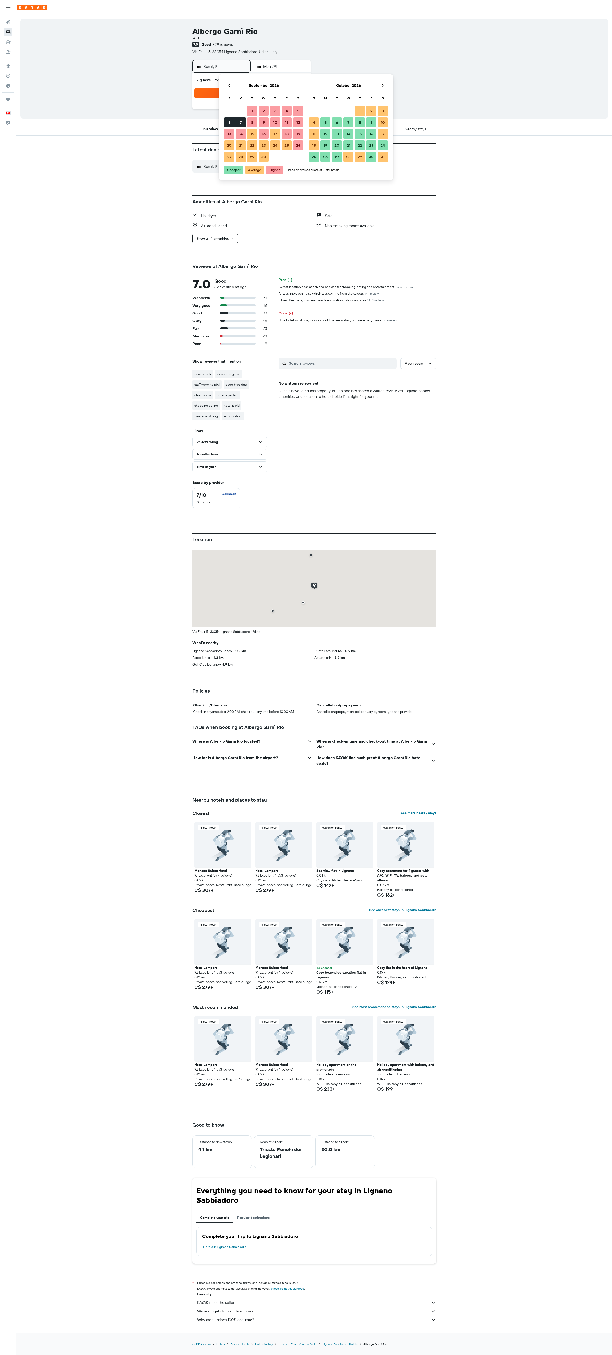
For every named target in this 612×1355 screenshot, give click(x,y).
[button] (8, 7)
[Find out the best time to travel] (8, 86)
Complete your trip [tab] (215, 1217)
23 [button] (264, 145)
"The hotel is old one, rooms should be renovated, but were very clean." (338, 320)
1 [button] (252, 110)
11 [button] (286, 122)
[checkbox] (216, 498)
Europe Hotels (240, 1344)
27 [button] (229, 156)
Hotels (220, 1344)
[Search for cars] (8, 42)
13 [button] (229, 133)
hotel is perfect (228, 395)
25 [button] (286, 145)
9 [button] (264, 122)
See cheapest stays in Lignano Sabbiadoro (402, 910)
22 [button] (252, 145)
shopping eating (206, 405)
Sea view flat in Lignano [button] (335, 870)
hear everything (206, 416)
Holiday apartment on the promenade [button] (336, 1067)
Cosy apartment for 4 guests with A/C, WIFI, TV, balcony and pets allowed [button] (403, 875)
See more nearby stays (418, 813)
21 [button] (241, 145)
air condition (233, 416)
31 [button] (383, 156)
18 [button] (287, 133)
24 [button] (275, 145)
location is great (228, 374)
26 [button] (298, 145)
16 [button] (264, 133)
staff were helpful (207, 384)
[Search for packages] (8, 52)
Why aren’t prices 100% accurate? (225, 1319)
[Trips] (8, 99)
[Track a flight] (8, 76)
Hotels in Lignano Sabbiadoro (224, 1247)
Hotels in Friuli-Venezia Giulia (298, 1344)
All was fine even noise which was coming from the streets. (329, 293)
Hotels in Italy (264, 1344)
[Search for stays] (8, 32)
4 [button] (287, 110)
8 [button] (252, 122)
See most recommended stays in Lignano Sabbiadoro (394, 1007)
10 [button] (275, 122)
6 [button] (229, 122)
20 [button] (229, 145)
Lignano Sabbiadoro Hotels (340, 1344)
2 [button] (264, 110)
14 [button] (241, 133)
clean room (202, 395)
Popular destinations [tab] (253, 1217)
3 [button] (275, 110)
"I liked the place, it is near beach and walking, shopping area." (331, 300)
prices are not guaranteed (287, 1288)
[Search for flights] (8, 22)
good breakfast (236, 384)
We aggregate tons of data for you (225, 1311)
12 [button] (298, 122)
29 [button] (252, 156)
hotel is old (232, 405)
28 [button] (241, 156)
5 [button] (298, 110)
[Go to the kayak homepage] (32, 7)
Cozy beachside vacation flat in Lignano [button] (341, 974)
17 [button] (275, 133)
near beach (202, 374)
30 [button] (263, 156)
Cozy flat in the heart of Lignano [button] (402, 967)
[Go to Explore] (8, 65)
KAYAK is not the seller (215, 1302)
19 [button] (298, 133)
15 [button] (252, 133)
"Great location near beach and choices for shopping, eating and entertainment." (346, 287)
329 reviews (223, 44)
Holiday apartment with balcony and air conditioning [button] (405, 1067)
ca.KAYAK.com (201, 1344)
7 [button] (241, 122)
